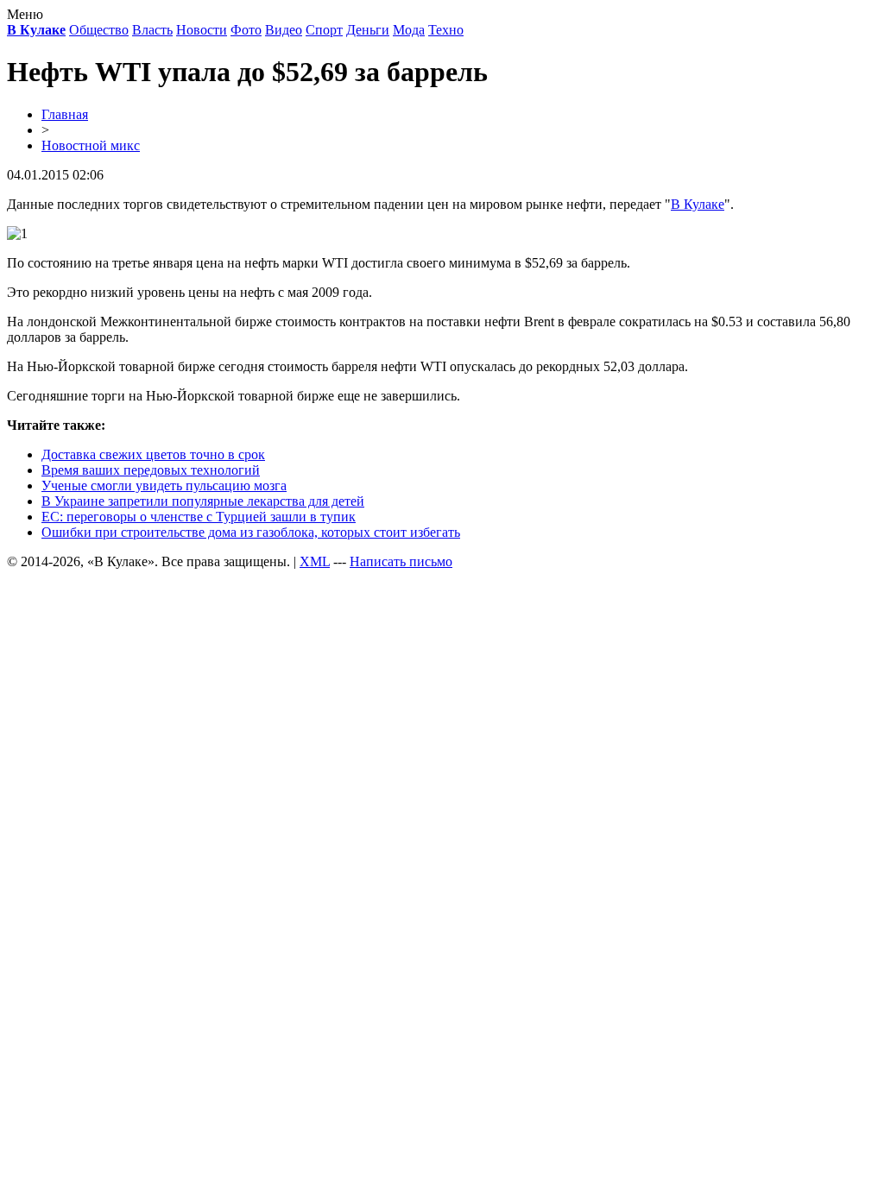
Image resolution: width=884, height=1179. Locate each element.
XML (315, 561)
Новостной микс (90, 145)
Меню (25, 14)
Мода (409, 29)
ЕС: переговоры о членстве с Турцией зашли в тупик (198, 516)
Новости (201, 29)
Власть (152, 29)
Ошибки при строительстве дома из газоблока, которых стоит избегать (250, 532)
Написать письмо (401, 561)
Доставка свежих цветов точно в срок (153, 454)
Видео (283, 29)
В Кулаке (697, 204)
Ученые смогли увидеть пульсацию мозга (164, 485)
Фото (246, 29)
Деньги (367, 29)
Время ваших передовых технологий (150, 470)
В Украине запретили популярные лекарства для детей (202, 501)
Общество (99, 29)
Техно (446, 29)
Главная (64, 114)
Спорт (324, 29)
